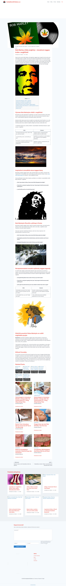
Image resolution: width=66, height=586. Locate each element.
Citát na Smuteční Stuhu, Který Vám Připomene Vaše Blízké (15, 511)
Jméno (16, 543)
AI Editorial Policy (33, 584)
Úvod (48, 1)
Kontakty (58, 1)
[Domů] (15, 46)
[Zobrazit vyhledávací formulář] (62, 2)
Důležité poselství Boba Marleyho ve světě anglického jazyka (27, 105)
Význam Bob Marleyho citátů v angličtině (23, 100)
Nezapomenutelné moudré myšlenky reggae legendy (25, 104)
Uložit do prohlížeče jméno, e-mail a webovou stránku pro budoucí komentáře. (46, 542)
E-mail (29, 543)
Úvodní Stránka (37, 555)
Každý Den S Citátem (19, 54)
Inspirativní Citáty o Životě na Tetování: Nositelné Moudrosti (50, 511)
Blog (34, 557)
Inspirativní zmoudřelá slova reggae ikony (23, 101)
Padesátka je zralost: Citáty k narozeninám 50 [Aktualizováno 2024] (43, 464)
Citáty (51, 1)
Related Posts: (18, 108)
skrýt (28, 98)
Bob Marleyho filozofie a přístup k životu (23, 103)
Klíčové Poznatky (19, 106)
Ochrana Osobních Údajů (39, 578)
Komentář (16, 530)
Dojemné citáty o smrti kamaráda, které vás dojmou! (22, 464)
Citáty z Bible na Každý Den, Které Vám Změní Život (32, 488)
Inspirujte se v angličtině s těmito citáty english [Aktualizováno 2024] (15, 488)
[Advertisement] (33, 11)
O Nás (54, 1)
